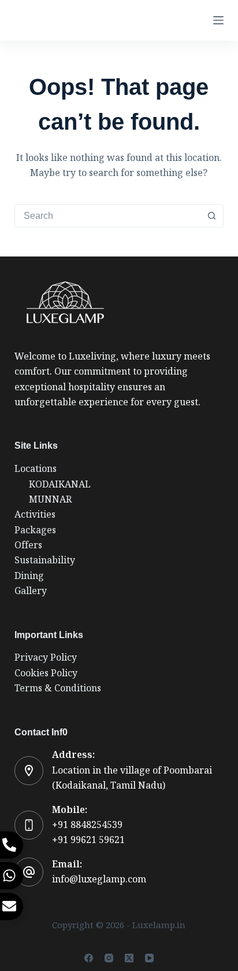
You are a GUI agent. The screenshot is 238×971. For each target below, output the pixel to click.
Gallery (30, 591)
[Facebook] (88, 958)
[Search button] (211, 216)
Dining (29, 576)
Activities (34, 514)
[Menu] (218, 20)
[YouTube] (149, 958)
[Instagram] (109, 958)
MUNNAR (50, 499)
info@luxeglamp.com (99, 879)
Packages (35, 530)
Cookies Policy (45, 673)
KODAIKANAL (60, 484)
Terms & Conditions (57, 688)
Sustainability (44, 560)
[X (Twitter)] (129, 958)
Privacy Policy (45, 657)
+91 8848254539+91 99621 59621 (88, 832)
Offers (28, 545)
